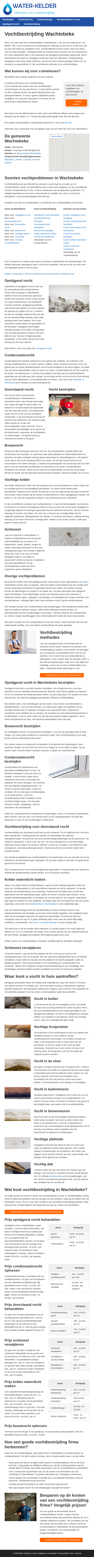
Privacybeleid (63, 1553)
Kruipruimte (17, 274)
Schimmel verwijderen (44, 237)
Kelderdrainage (44, 19)
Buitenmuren (53, 274)
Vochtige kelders (22, 233)
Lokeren (18, 159)
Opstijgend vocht (10, 24)
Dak (72, 274)
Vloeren (28, 274)
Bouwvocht (20, 230)
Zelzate (8, 163)
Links (72, 1553)
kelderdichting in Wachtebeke (42, 904)
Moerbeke (9, 159)
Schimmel (19, 237)
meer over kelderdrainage (45, 922)
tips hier (68, 123)
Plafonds (65, 274)
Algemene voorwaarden (48, 1553)
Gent (34, 159)
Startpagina (8, 19)
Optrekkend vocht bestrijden (47, 215)
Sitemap (78, 1553)
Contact (35, 1553)
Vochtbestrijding (32, 24)
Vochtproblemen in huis (68, 19)
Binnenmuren (39, 274)
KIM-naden (83, 582)
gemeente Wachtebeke (30, 153)
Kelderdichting (25, 19)
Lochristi (27, 159)
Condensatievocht (13, 221)
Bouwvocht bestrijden (44, 230)
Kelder (8, 274)
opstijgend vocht (44, 348)
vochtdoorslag (55, 1176)
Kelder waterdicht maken (45, 233)
